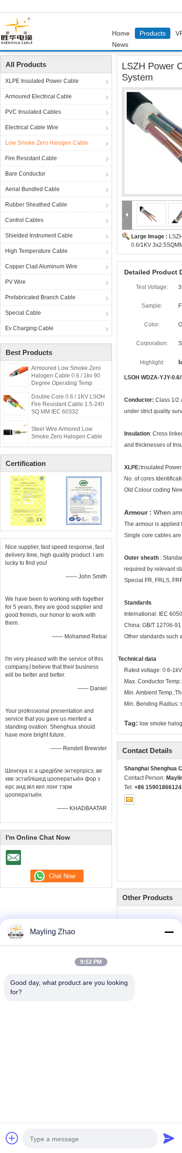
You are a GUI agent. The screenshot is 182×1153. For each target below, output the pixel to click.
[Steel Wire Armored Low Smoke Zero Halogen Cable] (15, 432)
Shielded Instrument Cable (39, 235)
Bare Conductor (25, 173)
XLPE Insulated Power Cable (42, 81)
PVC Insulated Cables (33, 112)
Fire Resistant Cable (31, 158)
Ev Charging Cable (29, 328)
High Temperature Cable (36, 251)
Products (153, 33)
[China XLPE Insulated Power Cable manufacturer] (19, 31)
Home (121, 33)
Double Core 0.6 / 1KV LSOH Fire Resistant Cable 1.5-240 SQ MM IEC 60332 (68, 404)
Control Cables (24, 220)
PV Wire (15, 282)
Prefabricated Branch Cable (40, 297)
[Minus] (169, 932)
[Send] (168, 1138)
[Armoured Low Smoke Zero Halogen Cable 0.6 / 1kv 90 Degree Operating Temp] (15, 374)
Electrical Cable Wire (31, 127)
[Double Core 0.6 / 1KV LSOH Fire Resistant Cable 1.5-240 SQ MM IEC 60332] (15, 403)
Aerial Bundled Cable (32, 189)
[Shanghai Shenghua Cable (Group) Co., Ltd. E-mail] (129, 799)
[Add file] (12, 1138)
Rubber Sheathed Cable (36, 204)
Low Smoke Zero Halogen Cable (46, 143)
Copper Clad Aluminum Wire (41, 266)
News (120, 44)
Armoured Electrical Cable (38, 96)
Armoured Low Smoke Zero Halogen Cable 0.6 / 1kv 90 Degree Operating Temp (66, 375)
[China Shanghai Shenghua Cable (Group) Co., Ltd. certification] (28, 500)
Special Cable (23, 313)
